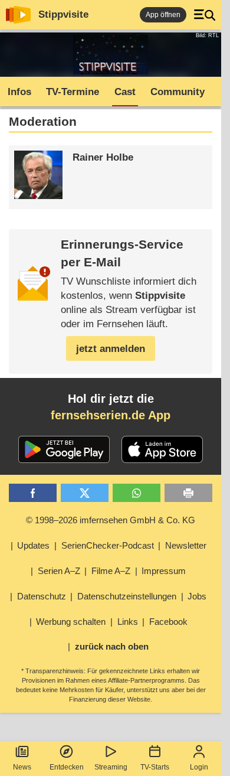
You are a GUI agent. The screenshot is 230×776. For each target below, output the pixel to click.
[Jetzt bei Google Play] (64, 449)
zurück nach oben (112, 646)
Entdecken (67, 767)
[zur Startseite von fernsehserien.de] (18, 15)
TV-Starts (154, 767)
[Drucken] (188, 493)
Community (177, 91)
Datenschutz (41, 596)
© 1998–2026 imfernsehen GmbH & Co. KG (110, 520)
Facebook (168, 622)
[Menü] (204, 14)
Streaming (110, 767)
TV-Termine (72, 91)
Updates (33, 545)
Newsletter (185, 545)
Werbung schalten (71, 622)
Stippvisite (63, 14)
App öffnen (163, 15)
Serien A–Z (59, 571)
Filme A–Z (110, 571)
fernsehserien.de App (110, 415)
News (22, 767)
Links (127, 622)
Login (199, 767)
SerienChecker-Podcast (107, 545)
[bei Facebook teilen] (33, 493)
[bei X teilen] (85, 493)
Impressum (164, 571)
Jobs (197, 596)
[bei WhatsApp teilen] (136, 493)
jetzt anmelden (110, 348)
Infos (19, 91)
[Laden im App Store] (162, 449)
